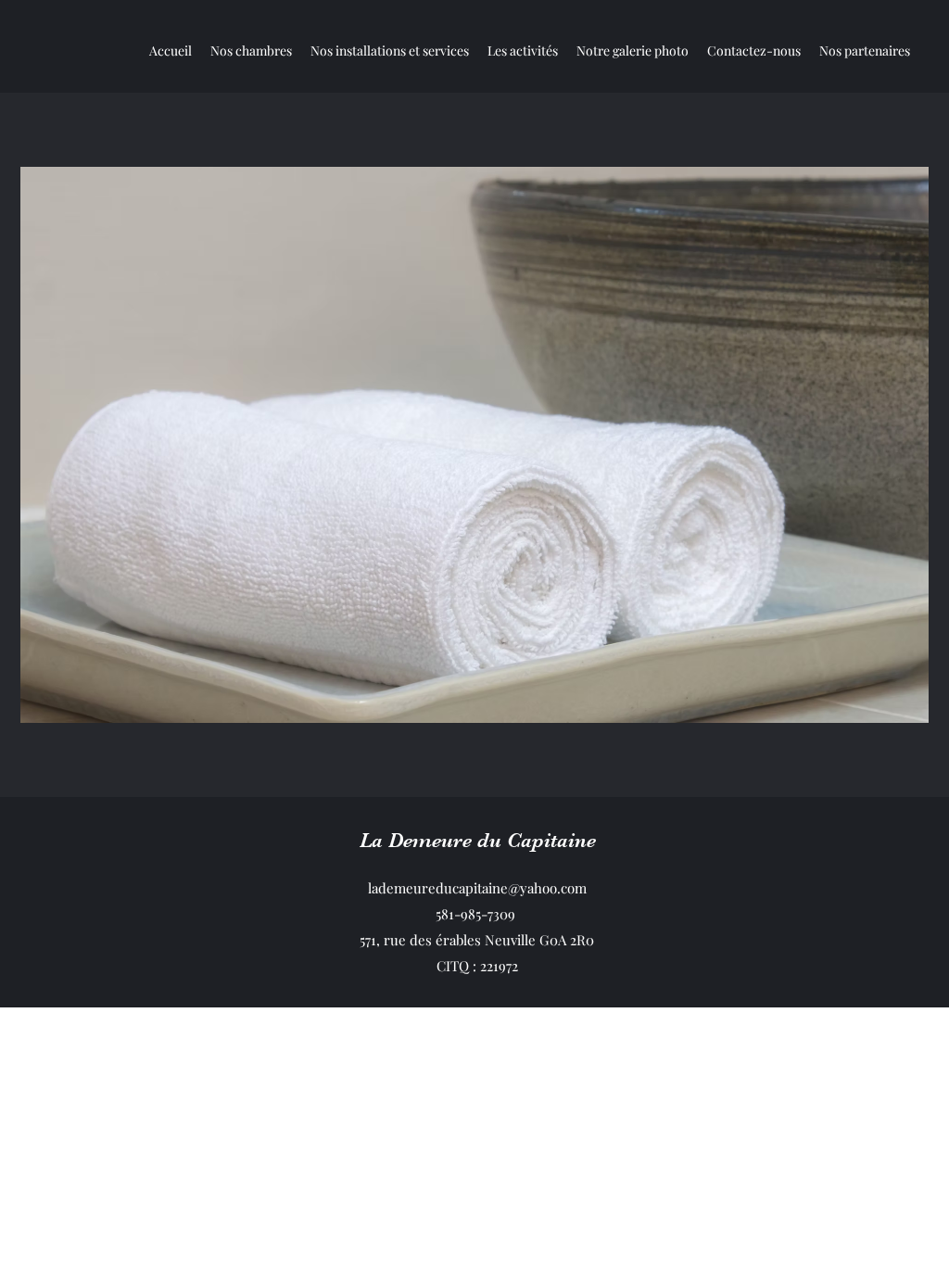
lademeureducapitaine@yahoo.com (477, 888)
